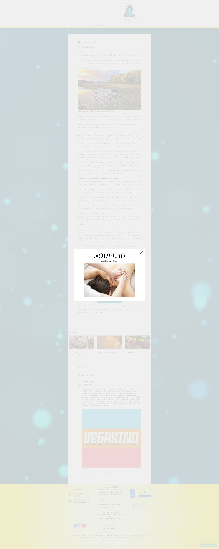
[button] (141, 252)
